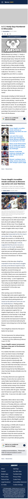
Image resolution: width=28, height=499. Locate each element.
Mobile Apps (4, 474)
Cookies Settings (18, 484)
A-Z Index (4, 484)
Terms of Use (5, 479)
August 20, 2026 (5, 341)
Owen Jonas (6, 190)
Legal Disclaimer (6, 482)
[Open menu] (2, 2)
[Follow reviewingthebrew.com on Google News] (24, 119)
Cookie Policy (17, 479)
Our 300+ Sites (17, 471)
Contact (3, 471)
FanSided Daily (17, 474)
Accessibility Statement (20, 482)
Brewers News (9, 169)
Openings (16, 469)
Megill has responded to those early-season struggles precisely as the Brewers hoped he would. (13, 263)
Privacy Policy (17, 476)
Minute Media (8, 488)
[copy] (10, 34)
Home (2, 169)
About (3, 469)
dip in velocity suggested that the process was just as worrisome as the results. (12, 245)
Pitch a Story (4, 476)
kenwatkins (6, 31)
